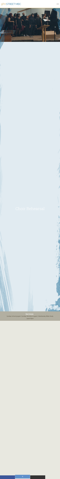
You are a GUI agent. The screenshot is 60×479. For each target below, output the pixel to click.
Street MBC (11, 4)
